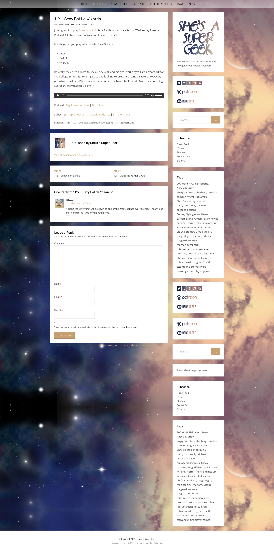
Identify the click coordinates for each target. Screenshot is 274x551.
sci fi (201, 262)
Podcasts (99, 4)
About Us (129, 4)
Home (84, 4)
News (114, 4)
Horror (191, 223)
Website (58, 310)
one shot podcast (197, 253)
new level (203, 249)
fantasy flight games (188, 214)
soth (208, 262)
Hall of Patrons (160, 4)
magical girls (184, 236)
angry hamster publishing (191, 192)
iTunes (180, 148)
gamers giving (185, 218)
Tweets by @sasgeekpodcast (192, 370)
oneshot (116, 123)
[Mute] (152, 95)
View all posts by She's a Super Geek (73, 155)
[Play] (58, 95)
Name (58, 283)
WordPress (158, 543)
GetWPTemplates (135, 543)
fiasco (204, 214)
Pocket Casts (184, 156)
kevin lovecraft (107, 123)
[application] (109, 95)
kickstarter (204, 227)
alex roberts (201, 183)
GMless (198, 218)
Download (98, 105)
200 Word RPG (185, 183)
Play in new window (77, 105)
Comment (60, 243)
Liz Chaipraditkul (186, 231)
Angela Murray (185, 188)
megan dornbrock (187, 240)
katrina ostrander (187, 227)
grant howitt (95, 123)
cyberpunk (199, 201)
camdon (212, 192)
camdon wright (185, 196)
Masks (207, 236)
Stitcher (118, 114)
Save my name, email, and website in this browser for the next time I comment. (96, 327)
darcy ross (183, 205)
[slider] (159, 95)
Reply (68, 216)
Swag (180, 4)
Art (142, 4)
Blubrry (181, 160)
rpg (196, 262)
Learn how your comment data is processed (126, 345)
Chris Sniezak (84, 123)
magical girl (204, 231)
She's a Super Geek (146, 539)
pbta (211, 253)
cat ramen (201, 196)
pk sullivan (200, 258)
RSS (128, 114)
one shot (181, 253)
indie (199, 223)
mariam (197, 236)
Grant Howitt (87, 30)
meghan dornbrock (188, 244)
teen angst (183, 271)
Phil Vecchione (185, 258)
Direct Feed (183, 144)
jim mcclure (209, 223)
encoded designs (186, 209)
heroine (181, 223)
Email (58, 296)
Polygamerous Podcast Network (194, 65)
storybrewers (198, 266)
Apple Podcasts (77, 114)
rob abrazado (184, 262)
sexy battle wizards (128, 123)
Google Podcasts (100, 114)
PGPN (192, 4)
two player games (200, 271)
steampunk (183, 266)
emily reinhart (198, 205)
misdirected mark (187, 249)
